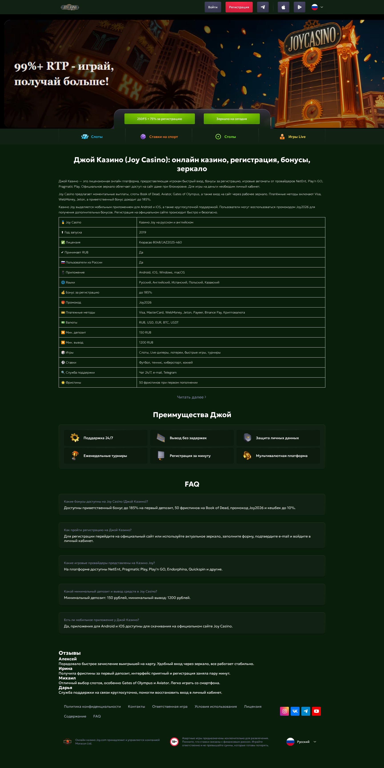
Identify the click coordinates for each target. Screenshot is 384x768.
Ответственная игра (170, 706)
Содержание (75, 716)
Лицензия (253, 706)
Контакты (136, 706)
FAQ (97, 716)
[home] (70, 7)
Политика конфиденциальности (92, 706)
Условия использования (216, 706)
